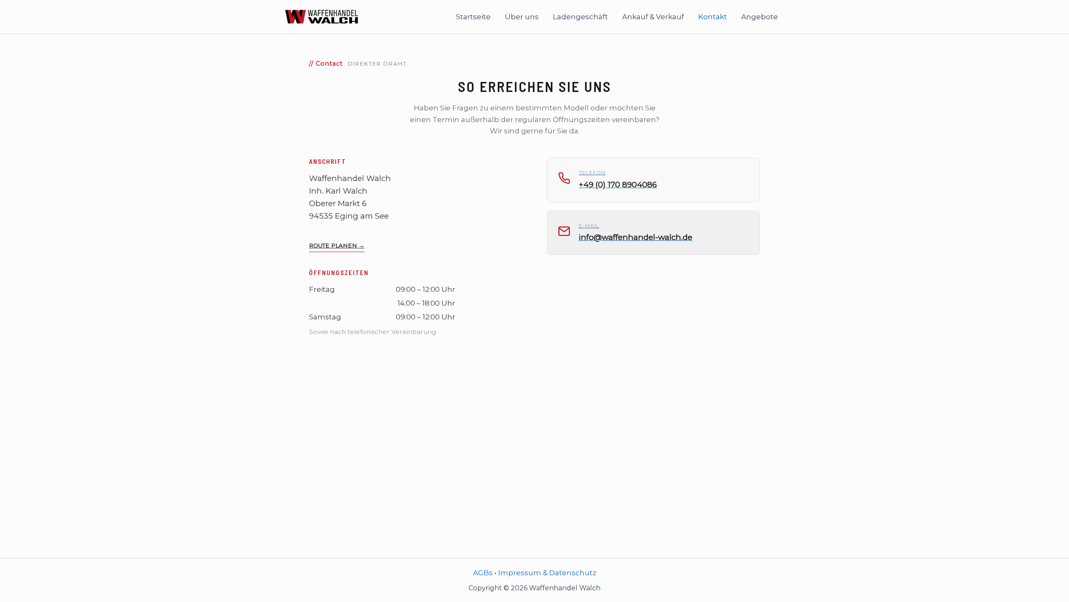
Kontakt (712, 17)
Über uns (522, 17)
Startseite (473, 17)
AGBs (483, 573)
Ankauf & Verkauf (653, 17)
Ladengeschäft (580, 17)
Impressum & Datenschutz (547, 573)
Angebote (759, 17)
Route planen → (337, 245)
